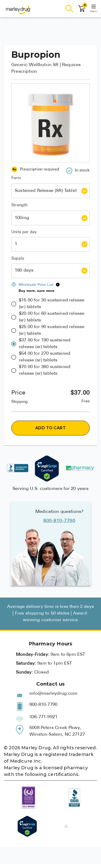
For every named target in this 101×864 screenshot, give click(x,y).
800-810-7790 (59, 521)
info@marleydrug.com (53, 694)
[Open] (84, 190)
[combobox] (46, 191)
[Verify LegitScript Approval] (47, 468)
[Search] (69, 9)
